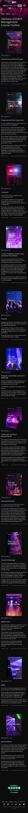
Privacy (15, 801)
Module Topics (4, 84)
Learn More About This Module (18, 84)
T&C (18, 801)
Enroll (20, 5)
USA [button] (5, 5)
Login (15, 5)
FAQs (6, 801)
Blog (3, 801)
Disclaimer (22, 801)
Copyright (11, 801)
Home (2, 14)
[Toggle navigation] (24, 6)
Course (8, 14)
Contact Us (11, 5)
